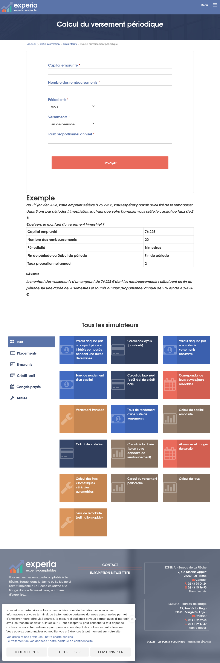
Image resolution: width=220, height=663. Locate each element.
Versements (57, 116)
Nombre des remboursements (72, 81)
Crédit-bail (26, 375)
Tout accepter (27, 652)
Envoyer (110, 162)
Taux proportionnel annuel (70, 133)
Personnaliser (110, 652)
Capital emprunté (63, 64)
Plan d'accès (197, 591)
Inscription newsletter (110, 572)
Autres (22, 397)
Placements (27, 353)
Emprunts (24, 364)
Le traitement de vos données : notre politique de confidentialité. (50, 641)
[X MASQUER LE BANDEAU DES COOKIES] (132, 621)
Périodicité (57, 99)
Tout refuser (69, 652)
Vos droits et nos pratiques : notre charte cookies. (40, 636)
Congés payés (29, 386)
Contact (110, 564)
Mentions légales (199, 641)
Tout (20, 341)
